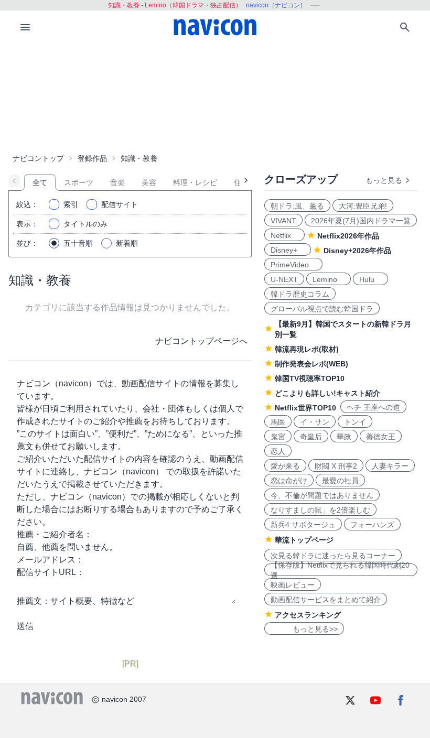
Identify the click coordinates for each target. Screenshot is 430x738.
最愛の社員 (340, 480)
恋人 (278, 451)
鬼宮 (278, 436)
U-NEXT (284, 279)
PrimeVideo (293, 265)
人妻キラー (390, 466)
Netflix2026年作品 (348, 236)
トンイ (355, 422)
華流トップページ (304, 540)
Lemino (329, 279)
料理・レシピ (195, 182)
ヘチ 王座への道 (373, 407)
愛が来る (285, 466)
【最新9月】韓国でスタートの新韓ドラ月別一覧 (343, 329)
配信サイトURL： (50, 572)
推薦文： (33, 600)
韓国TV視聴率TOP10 (310, 378)
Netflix (284, 235)
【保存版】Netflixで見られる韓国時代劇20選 (340, 569)
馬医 (278, 422)
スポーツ (78, 182)
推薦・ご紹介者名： (54, 534)
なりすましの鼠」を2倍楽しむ (320, 510)
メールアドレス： (50, 559)
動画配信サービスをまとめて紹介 (326, 599)
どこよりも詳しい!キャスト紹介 (327, 393)
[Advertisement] (215, 96)
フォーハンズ (372, 524)
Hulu (370, 279)
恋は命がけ (289, 480)
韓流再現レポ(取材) (307, 349)
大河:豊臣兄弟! (363, 206)
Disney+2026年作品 (357, 250)
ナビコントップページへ (201, 341)
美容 (149, 182)
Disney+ (288, 250)
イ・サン (314, 422)
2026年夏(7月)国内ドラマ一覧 (361, 220)
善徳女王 (380, 436)
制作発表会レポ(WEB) (311, 364)
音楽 (117, 182)
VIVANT (283, 220)
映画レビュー (293, 585)
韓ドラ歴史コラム (300, 294)
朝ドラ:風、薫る (297, 206)
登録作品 (92, 158)
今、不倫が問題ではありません (322, 495)
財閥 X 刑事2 (336, 466)
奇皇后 (311, 436)
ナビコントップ (38, 158)
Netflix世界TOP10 (305, 408)
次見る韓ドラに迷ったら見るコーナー (333, 555)
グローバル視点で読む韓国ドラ (322, 309)
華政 (344, 436)
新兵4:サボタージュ (303, 524)
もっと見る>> (304, 629)
